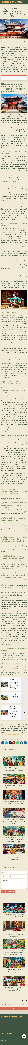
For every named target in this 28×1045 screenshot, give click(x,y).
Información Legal (5, 1022)
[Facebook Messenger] (6, 742)
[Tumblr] (21, 742)
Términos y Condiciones (7, 1026)
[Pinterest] (14, 742)
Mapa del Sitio (4, 1040)
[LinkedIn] (25, 742)
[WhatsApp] (17, 742)
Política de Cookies (6, 1029)
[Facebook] (2, 742)
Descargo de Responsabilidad (8, 1037)
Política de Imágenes (6, 1033)
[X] (10, 742)
